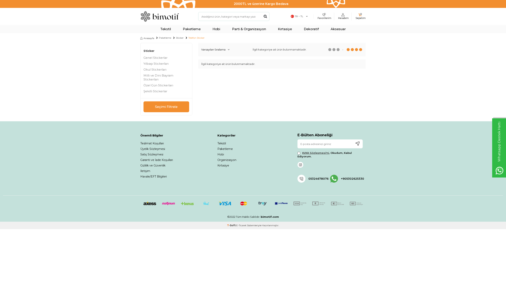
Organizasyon (226, 160)
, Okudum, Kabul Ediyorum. (324, 154)
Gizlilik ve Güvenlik (152, 165)
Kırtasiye (285, 29)
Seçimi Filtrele (166, 107)
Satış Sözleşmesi (151, 154)
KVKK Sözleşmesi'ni (315, 152)
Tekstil (165, 29)
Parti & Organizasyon (249, 29)
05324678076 (318, 178)
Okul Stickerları (154, 69)
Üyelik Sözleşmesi (152, 149)
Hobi (216, 29)
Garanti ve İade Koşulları (156, 160)
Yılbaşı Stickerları (156, 63)
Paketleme (192, 29)
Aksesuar (338, 29)
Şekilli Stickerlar (155, 91)
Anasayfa (148, 38)
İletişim (145, 171)
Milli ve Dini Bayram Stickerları (158, 77)
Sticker (180, 38)
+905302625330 (352, 178)
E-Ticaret (241, 225)
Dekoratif (311, 29)
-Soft (231, 225)
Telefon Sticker (196, 38)
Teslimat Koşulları (152, 143)
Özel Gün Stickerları (158, 85)
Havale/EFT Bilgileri (153, 176)
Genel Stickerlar (155, 58)
